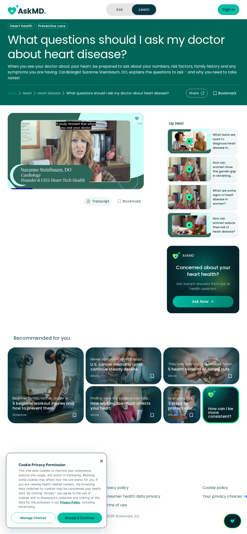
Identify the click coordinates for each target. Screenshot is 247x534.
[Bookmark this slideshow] (74, 415)
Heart (27, 93)
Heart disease (49, 93)
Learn (12, 93)
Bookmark (227, 93)
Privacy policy (115, 487)
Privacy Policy (70, 502)
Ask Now (200, 301)
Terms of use (114, 505)
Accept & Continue (79, 518)
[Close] (101, 461)
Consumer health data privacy (131, 496)
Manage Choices (33, 518)
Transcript (100, 201)
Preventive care (51, 26)
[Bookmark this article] (152, 376)
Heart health (21, 26)
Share (194, 93)
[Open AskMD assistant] (232, 521)
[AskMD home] (27, 9)
